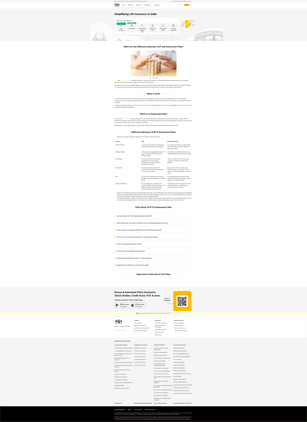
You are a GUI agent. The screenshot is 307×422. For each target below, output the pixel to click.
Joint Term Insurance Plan (120, 377)
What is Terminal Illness (179, 365)
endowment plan (125, 80)
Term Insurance (138, 323)
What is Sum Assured (178, 362)
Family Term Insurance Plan (160, 352)
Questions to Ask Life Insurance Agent (182, 385)
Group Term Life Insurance (141, 330)
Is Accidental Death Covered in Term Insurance (123, 366)
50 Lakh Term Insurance (140, 348)
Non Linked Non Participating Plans (182, 356)
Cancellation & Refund (160, 329)
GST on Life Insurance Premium (181, 387)
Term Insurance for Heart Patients (162, 358)
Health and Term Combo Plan (141, 328)
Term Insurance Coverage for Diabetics (161, 381)
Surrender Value (177, 376)
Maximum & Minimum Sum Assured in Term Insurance (123, 354)
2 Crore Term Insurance (140, 353)
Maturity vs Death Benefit (179, 379)
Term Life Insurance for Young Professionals (161, 348)
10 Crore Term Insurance (140, 365)
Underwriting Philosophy (180, 330)
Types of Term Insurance (120, 374)
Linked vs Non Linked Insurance (181, 390)
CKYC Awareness (159, 332)
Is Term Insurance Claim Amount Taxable (122, 370)
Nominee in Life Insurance (179, 370)
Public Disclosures (142, 1)
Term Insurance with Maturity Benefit (123, 382)
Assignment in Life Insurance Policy (182, 373)
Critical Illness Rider (119, 385)
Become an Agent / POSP (131, 1)
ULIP (115, 80)
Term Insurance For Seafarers (161, 392)
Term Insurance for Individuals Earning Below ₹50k (163, 386)
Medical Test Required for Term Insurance (122, 358)
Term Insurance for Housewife (161, 368)
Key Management (178, 325)
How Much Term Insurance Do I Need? (123, 348)
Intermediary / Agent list (161, 323)
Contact (121, 326)
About (116, 326)
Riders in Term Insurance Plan (121, 388)
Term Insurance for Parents (160, 355)
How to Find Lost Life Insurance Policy (182, 393)
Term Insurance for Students (161, 395)
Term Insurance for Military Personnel (163, 389)
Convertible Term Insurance (121, 379)
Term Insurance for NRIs (159, 361)
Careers (127, 326)
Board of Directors (179, 323)
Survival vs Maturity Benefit (180, 382)
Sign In (187, 5)
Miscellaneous (158, 334)
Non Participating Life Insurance (181, 353)
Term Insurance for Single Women (162, 371)
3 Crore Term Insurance (140, 356)
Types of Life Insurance (179, 348)
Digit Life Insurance (117, 7)
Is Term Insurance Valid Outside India (123, 362)
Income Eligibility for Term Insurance (123, 351)
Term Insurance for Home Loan (161, 373)
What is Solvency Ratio (179, 368)
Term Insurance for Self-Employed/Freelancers (160, 364)
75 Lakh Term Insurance (140, 351)
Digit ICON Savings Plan (140, 325)
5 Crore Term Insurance (140, 362)
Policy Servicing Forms (180, 328)
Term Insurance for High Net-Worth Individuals (162, 399)
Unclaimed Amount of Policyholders (160, 326)
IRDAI (129, 409)
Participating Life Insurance (180, 351)
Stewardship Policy (119, 409)
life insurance (126, 118)
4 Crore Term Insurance (140, 359)
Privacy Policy (138, 409)
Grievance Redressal (119, 1)
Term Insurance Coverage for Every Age (162, 377)
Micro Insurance (177, 359)
